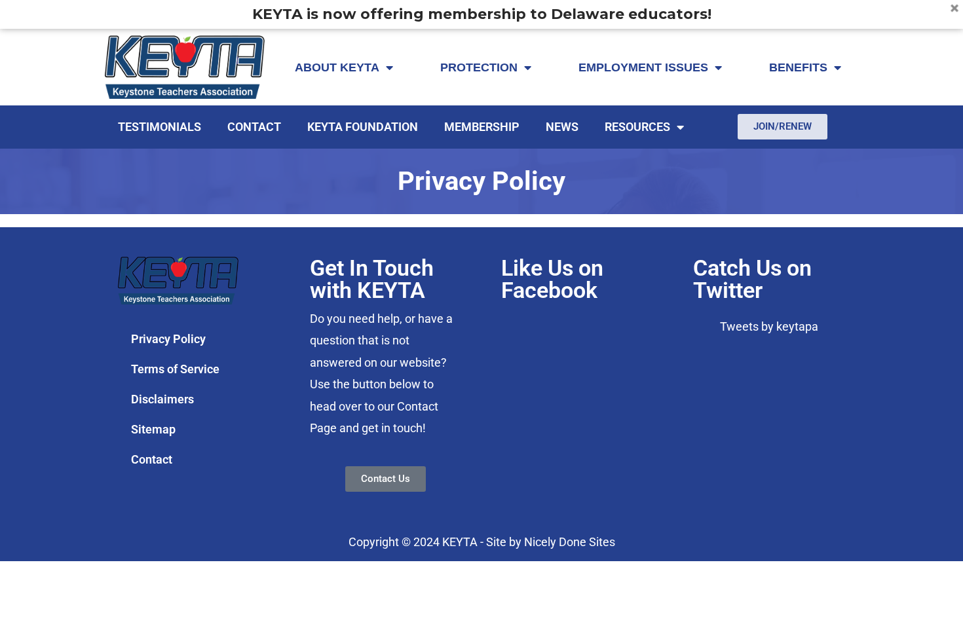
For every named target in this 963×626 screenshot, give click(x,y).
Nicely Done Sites (569, 542)
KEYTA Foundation (362, 127)
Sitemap (153, 429)
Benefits (798, 67)
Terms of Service (175, 369)
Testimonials (159, 127)
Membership (481, 127)
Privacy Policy (168, 339)
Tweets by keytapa (769, 326)
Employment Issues (643, 67)
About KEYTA (337, 67)
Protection (479, 67)
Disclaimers (162, 399)
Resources (637, 127)
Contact (254, 127)
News (562, 127)
